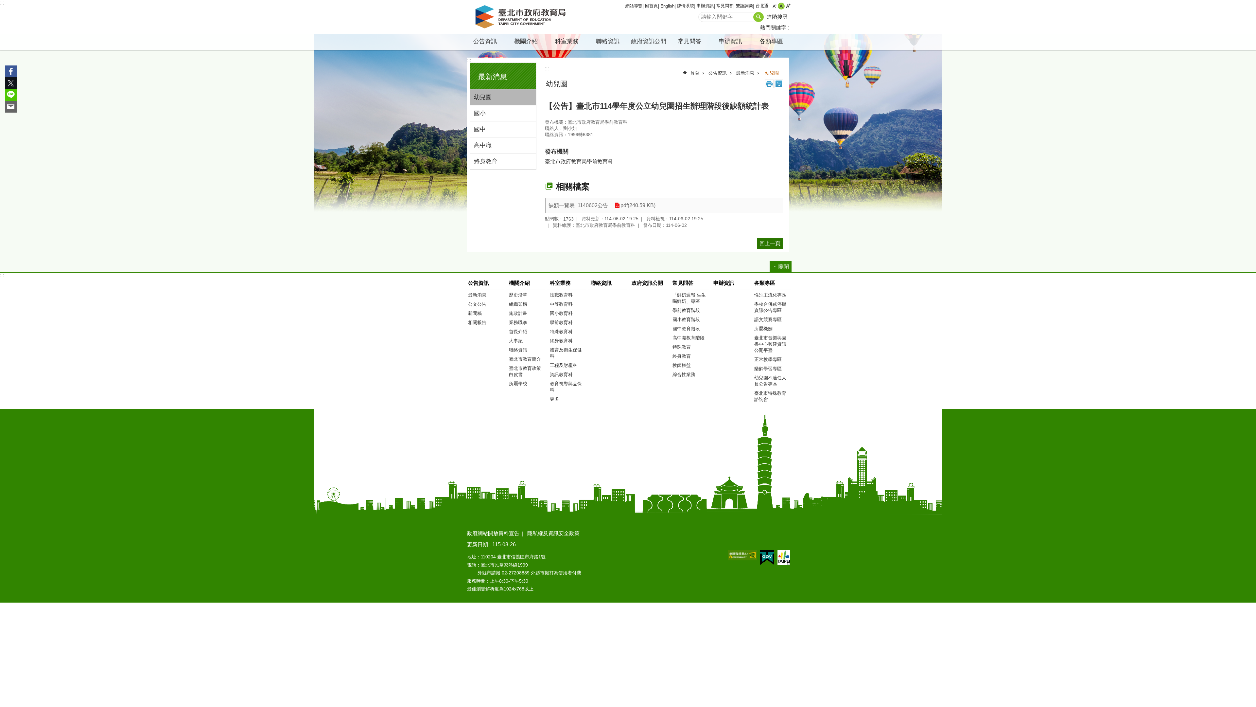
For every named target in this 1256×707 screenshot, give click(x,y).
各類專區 (764, 283)
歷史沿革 (518, 295)
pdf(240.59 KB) (637, 205)
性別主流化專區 (770, 295)
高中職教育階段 (688, 337)
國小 (480, 113)
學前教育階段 (686, 310)
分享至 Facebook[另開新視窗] (11, 71)
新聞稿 (475, 313)
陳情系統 (685, 5)
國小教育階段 (686, 319)
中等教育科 (561, 304)
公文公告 (477, 304)
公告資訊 (717, 73)
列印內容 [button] (769, 84)
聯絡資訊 (607, 41)
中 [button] (781, 6)
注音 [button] (779, 84)
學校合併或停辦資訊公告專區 (770, 307)
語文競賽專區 (768, 319)
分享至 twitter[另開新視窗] (11, 83)
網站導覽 (633, 6)
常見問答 (724, 5)
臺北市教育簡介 (525, 359)
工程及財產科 (563, 365)
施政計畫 (518, 313)
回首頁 (651, 5)
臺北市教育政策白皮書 (525, 371)
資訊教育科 (561, 374)
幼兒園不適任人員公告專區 (770, 381)
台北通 (762, 5)
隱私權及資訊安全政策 (553, 533)
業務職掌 (518, 322)
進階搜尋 (777, 17)
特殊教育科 (561, 331)
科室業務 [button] (567, 41)
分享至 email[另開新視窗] (11, 107)
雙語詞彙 (744, 5)
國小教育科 (561, 313)
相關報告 (477, 322)
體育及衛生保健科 (566, 353)
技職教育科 (561, 295)
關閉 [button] (783, 266)
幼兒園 (483, 97)
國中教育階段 (686, 328)
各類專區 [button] (771, 41)
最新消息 (745, 73)
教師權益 (681, 365)
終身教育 (485, 161)
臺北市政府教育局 (521, 17)
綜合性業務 (683, 374)
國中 (480, 129)
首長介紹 (518, 331)
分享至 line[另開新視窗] (11, 95)
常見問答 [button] (689, 41)
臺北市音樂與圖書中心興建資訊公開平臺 (770, 344)
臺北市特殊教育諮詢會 (770, 396)
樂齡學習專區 (768, 368)
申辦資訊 (705, 5)
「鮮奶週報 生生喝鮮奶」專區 (689, 298)
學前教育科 (561, 322)
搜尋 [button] (758, 17)
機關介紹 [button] (526, 41)
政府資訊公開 (648, 41)
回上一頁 (769, 243)
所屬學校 (518, 383)
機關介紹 (519, 283)
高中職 (483, 145)
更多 (554, 399)
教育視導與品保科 (566, 386)
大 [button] (788, 6)
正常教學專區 (768, 359)
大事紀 (516, 340)
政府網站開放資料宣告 (493, 533)
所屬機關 (763, 328)
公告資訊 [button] (485, 41)
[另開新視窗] (742, 555)
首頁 (694, 73)
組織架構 (518, 304)
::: (2, 3)
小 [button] (774, 6)
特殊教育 (681, 347)
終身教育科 (561, 340)
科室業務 (560, 283)
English (667, 6)
